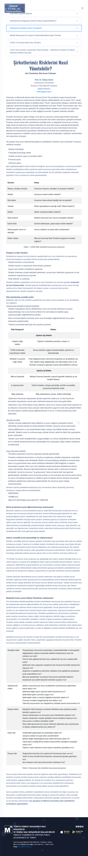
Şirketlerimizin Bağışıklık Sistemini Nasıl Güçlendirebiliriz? (33, 21)
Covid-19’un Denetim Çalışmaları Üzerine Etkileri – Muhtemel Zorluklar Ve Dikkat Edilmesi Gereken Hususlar (42, 51)
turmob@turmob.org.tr (25, 847)
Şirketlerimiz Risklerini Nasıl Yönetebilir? (26, 28)
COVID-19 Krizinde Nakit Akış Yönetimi (25, 43)
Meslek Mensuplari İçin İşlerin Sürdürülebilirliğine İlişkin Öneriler (35, 35)
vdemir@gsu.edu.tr (44, 92)
